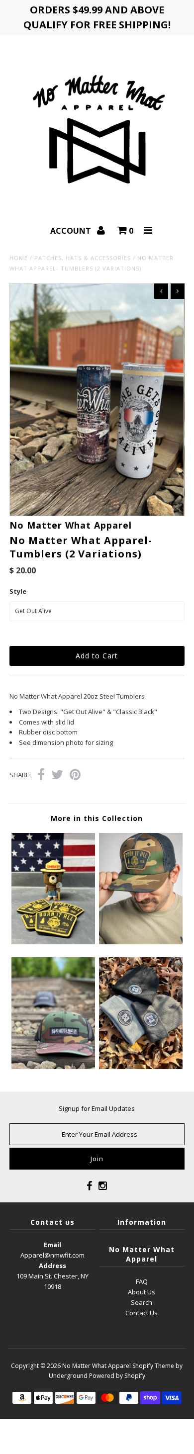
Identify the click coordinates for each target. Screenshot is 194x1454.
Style (17, 591)
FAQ (142, 1281)
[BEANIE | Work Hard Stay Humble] (141, 1066)
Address (52, 1265)
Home (18, 258)
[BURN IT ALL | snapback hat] (141, 941)
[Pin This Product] (75, 775)
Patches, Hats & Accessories (82, 258)
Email (52, 1244)
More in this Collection (97, 818)
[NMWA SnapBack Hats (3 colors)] (53, 1066)
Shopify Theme (153, 1366)
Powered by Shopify (117, 1375)
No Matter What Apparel (96, 1366)
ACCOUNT (71, 230)
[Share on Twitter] (57, 775)
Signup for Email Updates (97, 1108)
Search (141, 1302)
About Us (141, 1291)
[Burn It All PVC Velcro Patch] (53, 941)
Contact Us (141, 1312)
